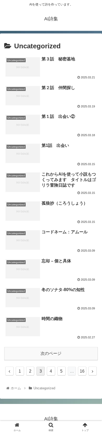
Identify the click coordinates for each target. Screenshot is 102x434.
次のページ (51, 353)
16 (82, 371)
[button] (91, 417)
